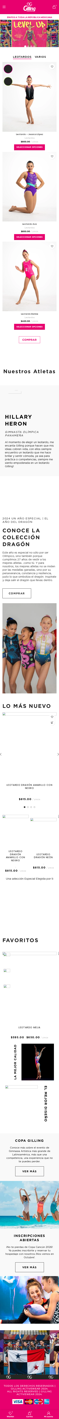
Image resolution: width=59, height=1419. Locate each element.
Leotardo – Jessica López (29, 134)
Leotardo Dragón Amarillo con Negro (29, 786)
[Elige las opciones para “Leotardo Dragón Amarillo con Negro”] (52, 722)
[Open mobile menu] (4, 7)
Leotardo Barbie (29, 314)
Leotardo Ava (29, 224)
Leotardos (30, 138)
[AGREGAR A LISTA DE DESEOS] (52, 717)
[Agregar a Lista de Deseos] (52, 66)
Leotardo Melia (29, 1027)
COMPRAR (29, 339)
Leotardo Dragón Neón (43, 856)
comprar (17, 593)
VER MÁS (29, 1171)
